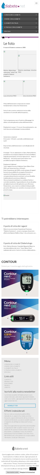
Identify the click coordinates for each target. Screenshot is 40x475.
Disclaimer (8, 383)
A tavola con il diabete (13, 27)
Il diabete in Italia (11, 23)
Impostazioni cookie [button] (12, 472)
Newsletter (8, 381)
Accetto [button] (33, 469)
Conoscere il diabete (12, 15)
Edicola (7, 31)
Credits (7, 387)
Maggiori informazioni (27, 472)
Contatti (7, 379)
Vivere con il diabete (12, 19)
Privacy (7, 385)
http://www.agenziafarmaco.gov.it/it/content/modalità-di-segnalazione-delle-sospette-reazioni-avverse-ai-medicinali (20, 427)
